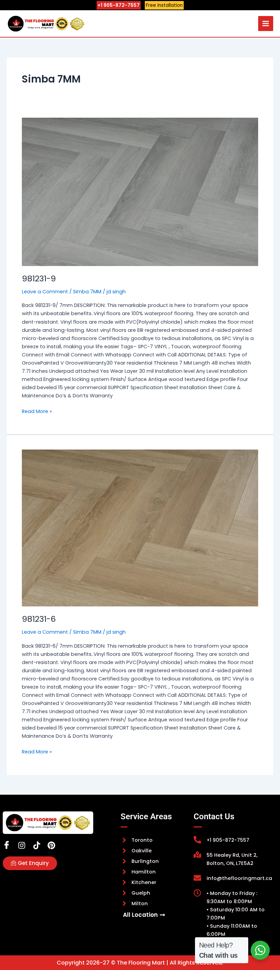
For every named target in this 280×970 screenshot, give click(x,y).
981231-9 (39, 278)
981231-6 (39, 618)
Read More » (37, 411)
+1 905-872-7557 (119, 5)
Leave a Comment (45, 291)
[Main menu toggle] (265, 23)
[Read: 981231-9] (140, 192)
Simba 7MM (87, 291)
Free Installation (164, 5)
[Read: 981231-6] (140, 528)
